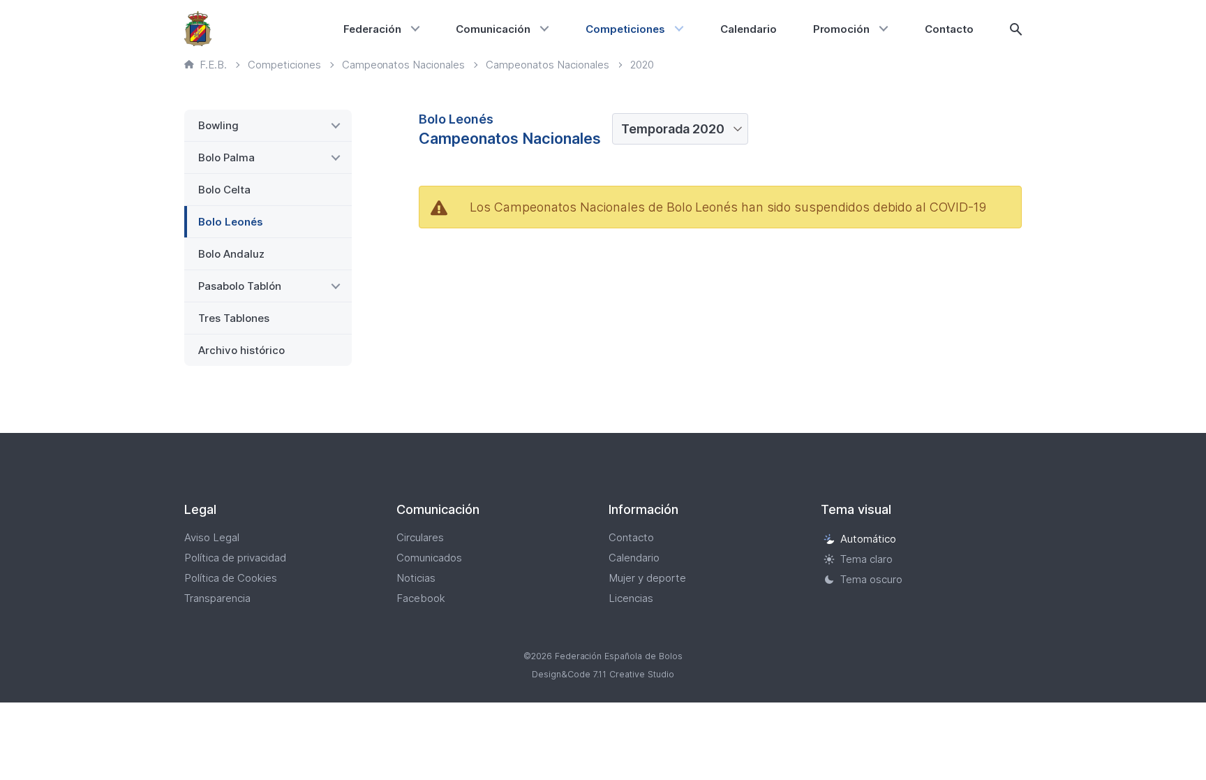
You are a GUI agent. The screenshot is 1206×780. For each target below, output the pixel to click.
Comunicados (429, 557)
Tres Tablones (233, 318)
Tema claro (866, 559)
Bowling (218, 125)
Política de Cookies (230, 577)
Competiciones (625, 29)
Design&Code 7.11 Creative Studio (603, 674)
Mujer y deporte (647, 577)
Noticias (416, 577)
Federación (372, 29)
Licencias (631, 598)
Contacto (949, 29)
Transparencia (217, 598)
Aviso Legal (211, 537)
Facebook (420, 598)
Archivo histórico (241, 350)
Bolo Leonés (230, 221)
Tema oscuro (871, 579)
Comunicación (493, 29)
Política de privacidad (235, 557)
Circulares (420, 537)
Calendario (748, 29)
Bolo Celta (224, 189)
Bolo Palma (226, 157)
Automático (868, 539)
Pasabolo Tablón (239, 286)
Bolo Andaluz (231, 253)
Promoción (841, 29)
